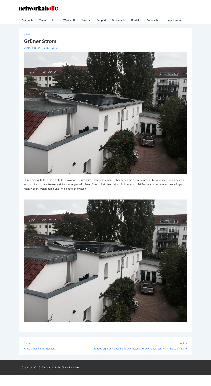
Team (42, 20)
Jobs (54, 20)
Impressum (174, 20)
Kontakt (136, 20)
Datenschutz (154, 20)
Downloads (118, 20)
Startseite (27, 20)
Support (101, 20)
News (84, 20)
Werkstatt (69, 20)
